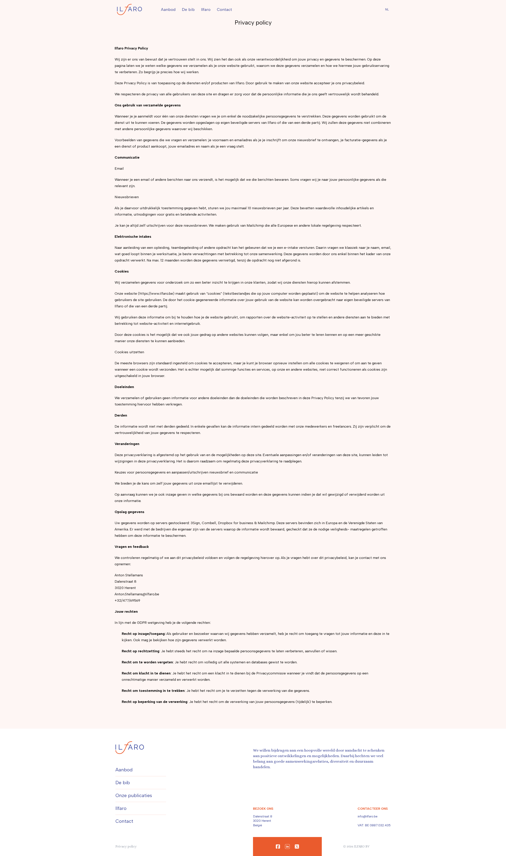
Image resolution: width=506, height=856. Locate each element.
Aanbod (168, 9)
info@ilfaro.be (368, 816)
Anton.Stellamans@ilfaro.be (137, 594)
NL (387, 9)
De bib (188, 9)
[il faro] (129, 9)
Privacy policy (126, 846)
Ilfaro (206, 9)
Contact (224, 9)
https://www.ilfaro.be (156, 293)
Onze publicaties (133, 795)
